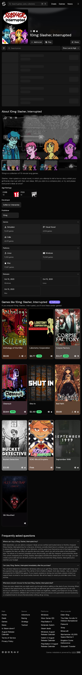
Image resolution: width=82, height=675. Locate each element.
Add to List (38, 42)
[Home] (4, 4)
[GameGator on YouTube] (9, 652)
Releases (6, 274)
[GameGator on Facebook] (6, 652)
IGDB (74, 652)
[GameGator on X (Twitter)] (12, 652)
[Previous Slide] (5, 137)
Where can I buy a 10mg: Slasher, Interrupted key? (20, 541)
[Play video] (41, 137)
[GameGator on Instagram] (3, 652)
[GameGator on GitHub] (18, 652)
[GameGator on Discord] (15, 652)
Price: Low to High (69, 48)
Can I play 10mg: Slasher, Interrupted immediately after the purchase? (27, 565)
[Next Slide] (76, 137)
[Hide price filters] (4, 48)
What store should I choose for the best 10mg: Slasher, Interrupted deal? (28, 583)
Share (76, 42)
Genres (5, 222)
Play (49, 42)
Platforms (6, 248)
